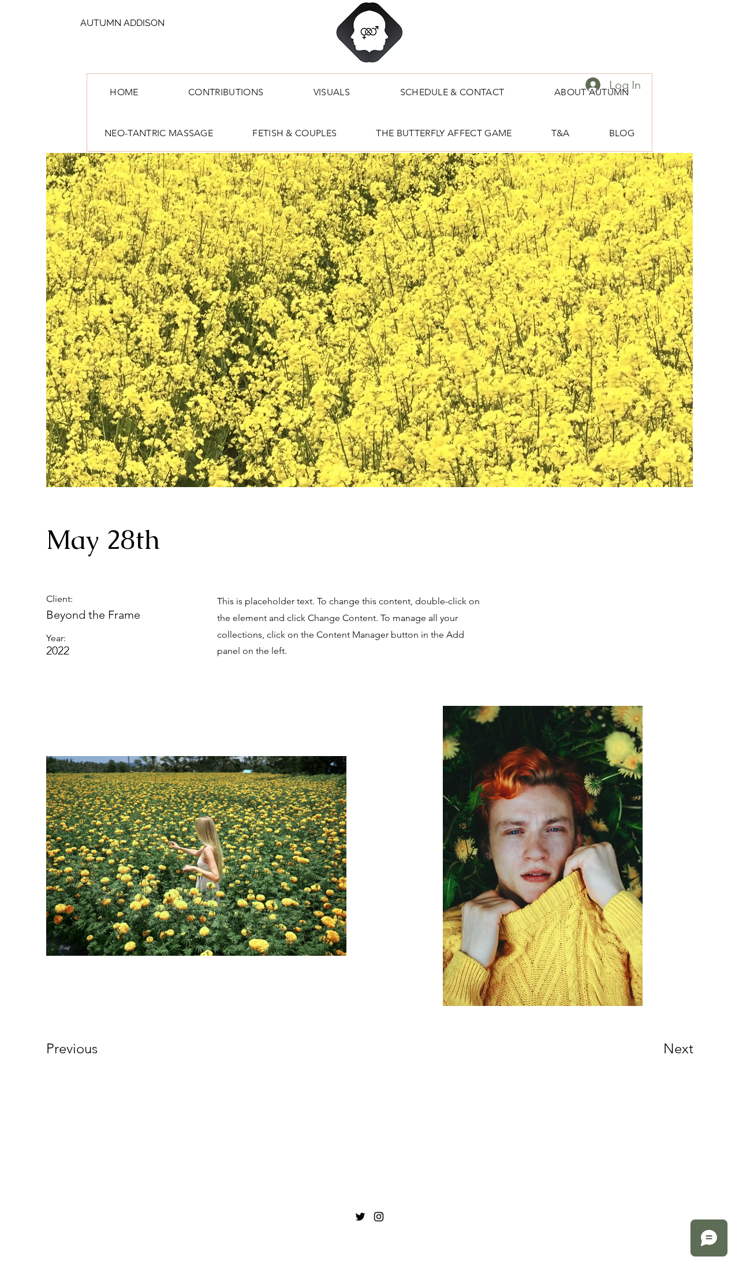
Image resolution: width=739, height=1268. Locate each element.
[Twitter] (360, 1216)
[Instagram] (378, 1216)
